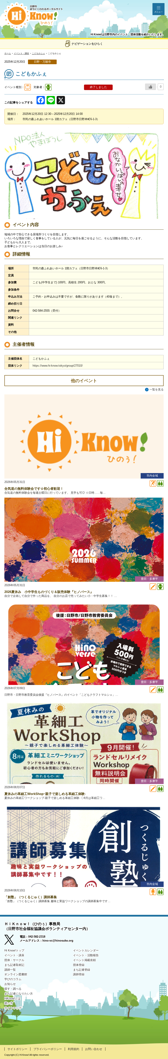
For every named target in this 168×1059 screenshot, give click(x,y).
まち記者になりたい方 (18, 993)
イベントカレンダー (86, 950)
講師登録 (78, 974)
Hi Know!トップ (14, 950)
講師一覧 (10, 969)
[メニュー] (158, 9)
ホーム (7, 53)
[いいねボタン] (150, 86)
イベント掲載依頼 (84, 960)
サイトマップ (12, 1008)
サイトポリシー (17, 1049)
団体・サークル (14, 960)
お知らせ (10, 984)
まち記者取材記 (14, 965)
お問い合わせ (93, 1049)
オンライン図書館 (15, 974)
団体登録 (78, 965)
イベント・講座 (21, 53)
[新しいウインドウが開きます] (12, 940)
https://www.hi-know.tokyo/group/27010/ (58, 365)
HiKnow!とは (12, 998)
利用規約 (73, 1049)
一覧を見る (156, 389)
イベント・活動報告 (86, 955)
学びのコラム (12, 979)
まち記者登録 (81, 969)
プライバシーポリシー (47, 1049)
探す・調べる (12, 988)
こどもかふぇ (38, 53)
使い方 (8, 1003)
